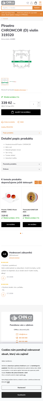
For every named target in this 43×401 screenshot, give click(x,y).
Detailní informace (20, 90)
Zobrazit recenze (14, 258)
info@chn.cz (23, 334)
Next (40, 182)
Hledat (37, 8)
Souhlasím (21, 395)
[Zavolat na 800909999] (27, 3)
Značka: (7, 127)
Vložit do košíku (22, 112)
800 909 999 (23, 338)
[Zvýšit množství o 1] (38, 102)
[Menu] (40, 3)
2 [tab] (22, 233)
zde (24, 375)
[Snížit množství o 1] (38, 105)
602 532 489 (23, 341)
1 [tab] (20, 233)
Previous (36, 182)
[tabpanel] (11, 208)
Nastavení (21, 387)
